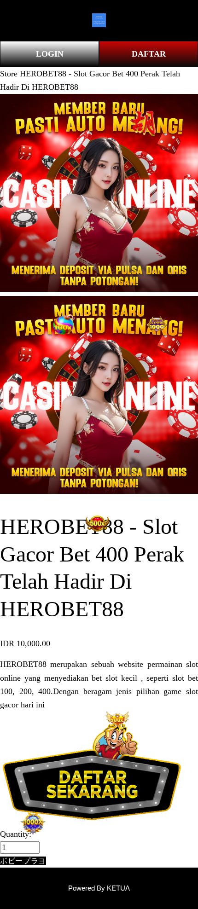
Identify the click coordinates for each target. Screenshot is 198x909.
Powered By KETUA (99, 888)
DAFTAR (149, 53)
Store (8, 73)
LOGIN (50, 53)
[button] (23, 861)
